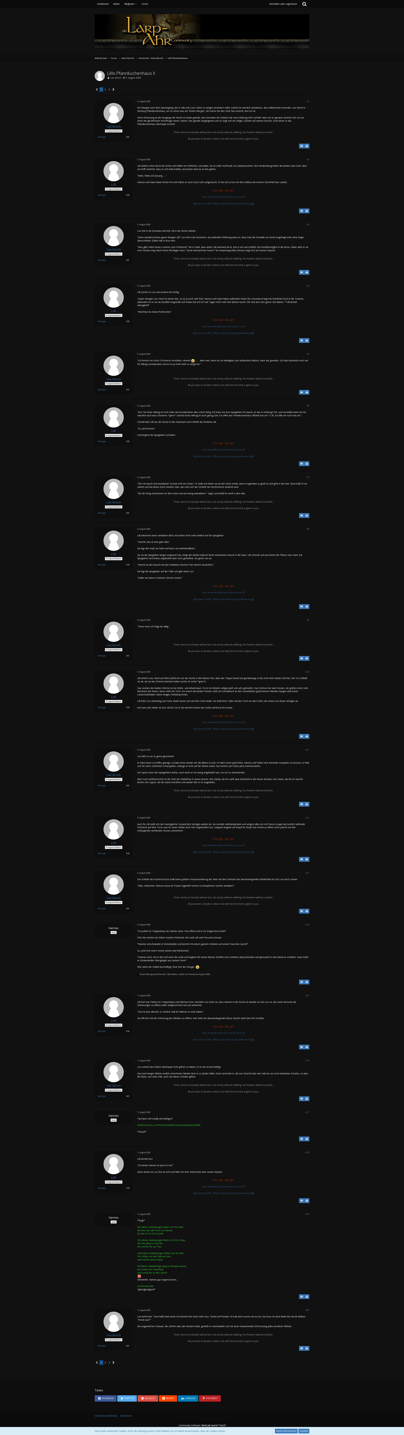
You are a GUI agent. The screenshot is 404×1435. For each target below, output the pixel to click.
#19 (307, 1214)
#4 (308, 285)
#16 (307, 1060)
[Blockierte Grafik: (202, 203)
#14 (307, 924)
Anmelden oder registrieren (283, 3)
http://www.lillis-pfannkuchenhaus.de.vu (222, 196)
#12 (307, 817)
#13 (307, 872)
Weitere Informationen (286, 1431)
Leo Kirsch (115, 77)
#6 (308, 405)
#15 (307, 995)
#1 (308, 101)
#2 (308, 159)
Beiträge (101, 137)
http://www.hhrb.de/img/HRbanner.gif (234, 203)
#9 (308, 620)
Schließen (304, 1431)
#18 (307, 1152)
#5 (308, 353)
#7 (308, 477)
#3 (308, 224)
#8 (308, 528)
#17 (307, 1112)
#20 (307, 1310)
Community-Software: (202, 1425)
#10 (307, 671)
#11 (307, 749)
